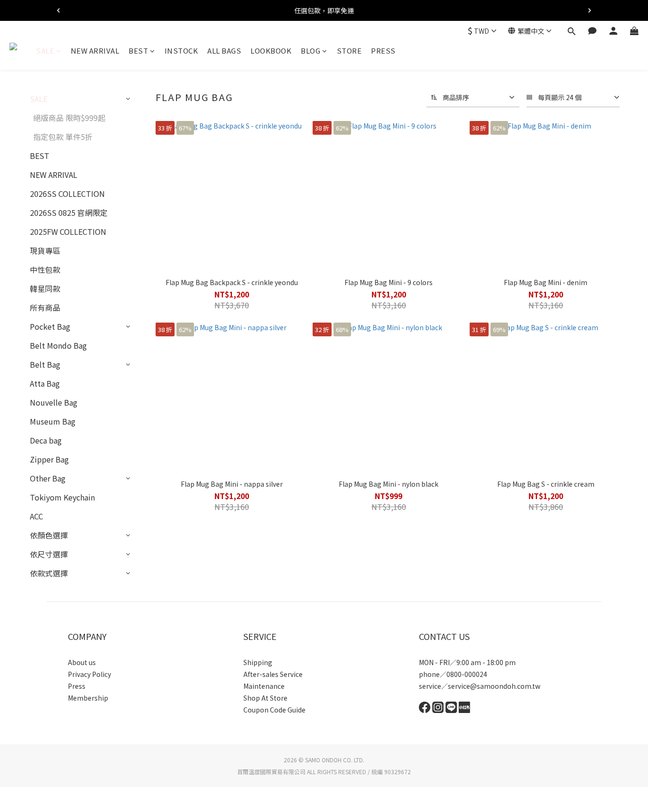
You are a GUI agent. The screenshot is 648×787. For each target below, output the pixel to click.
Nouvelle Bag (53, 402)
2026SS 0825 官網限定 (69, 212)
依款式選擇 (49, 573)
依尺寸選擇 (49, 554)
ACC (36, 516)
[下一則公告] (589, 10)
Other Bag (47, 478)
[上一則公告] (58, 10)
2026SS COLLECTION (67, 193)
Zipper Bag (49, 459)
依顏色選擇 (49, 535)
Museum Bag (52, 421)
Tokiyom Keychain (62, 497)
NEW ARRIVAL (95, 51)
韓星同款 (45, 288)
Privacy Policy (89, 674)
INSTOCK (181, 51)
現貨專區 (45, 250)
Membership (88, 698)
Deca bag (46, 440)
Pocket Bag (50, 326)
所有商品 (45, 307)
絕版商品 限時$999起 (69, 117)
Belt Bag (45, 364)
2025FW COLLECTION (68, 231)
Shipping (257, 662)
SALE (45, 51)
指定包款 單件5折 (63, 136)
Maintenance (264, 686)
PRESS (383, 51)
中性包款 (45, 269)
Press (76, 686)
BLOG (310, 51)
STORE (349, 51)
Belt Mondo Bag (58, 345)
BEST (138, 51)
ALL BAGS (224, 51)
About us (82, 662)
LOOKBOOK (270, 51)
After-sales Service (273, 674)
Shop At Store (265, 698)
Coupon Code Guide (274, 709)
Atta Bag (45, 383)
